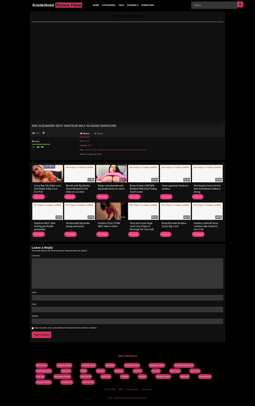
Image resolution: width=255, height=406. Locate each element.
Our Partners (127, 356)
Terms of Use (146, 389)
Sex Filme (110, 365)
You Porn (137, 371)
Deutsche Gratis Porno (184, 365)
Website (35, 316)
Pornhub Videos (163, 377)
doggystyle (101, 150)
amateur (87, 150)
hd (121, 150)
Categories (104, 5)
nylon (144, 150)
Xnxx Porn (66, 371)
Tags (116, 5)
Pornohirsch (41, 365)
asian (94, 150)
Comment (36, 256)
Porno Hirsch (88, 382)
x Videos (124, 377)
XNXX (83, 371)
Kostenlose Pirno (132, 365)
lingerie (134, 150)
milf (139, 150)
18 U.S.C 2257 (110, 389)
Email (34, 304)
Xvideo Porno (205, 377)
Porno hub (106, 377)
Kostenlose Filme (157, 365)
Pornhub (100, 371)
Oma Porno (175, 371)
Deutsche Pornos (44, 382)
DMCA (121, 389)
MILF (90, 145)
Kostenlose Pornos (62, 377)
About (85, 133)
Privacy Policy (132, 389)
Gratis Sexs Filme (44, 371)
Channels (128, 5)
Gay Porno (195, 371)
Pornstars (143, 5)
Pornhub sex (67, 382)
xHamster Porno (88, 365)
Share (99, 133)
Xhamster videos (64, 365)
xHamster (184, 377)
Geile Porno (86, 377)
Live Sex (40, 377)
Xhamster (119, 371)
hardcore (115, 150)
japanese (126, 150)
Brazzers (155, 371)
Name (35, 292)
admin (87, 141)
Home (91, 5)
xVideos (142, 377)
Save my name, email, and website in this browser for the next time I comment (66, 328)
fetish (109, 150)
